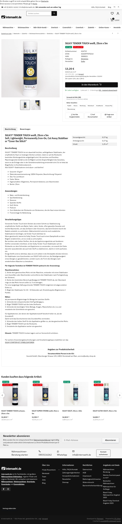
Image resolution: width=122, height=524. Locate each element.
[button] (112, 13)
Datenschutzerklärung (42, 440)
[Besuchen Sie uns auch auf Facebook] (3, 489)
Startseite (44, 1)
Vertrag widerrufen (9, 508)
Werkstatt (45, 473)
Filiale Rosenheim (49, 470)
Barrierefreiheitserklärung (92, 485)
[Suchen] (54, 13)
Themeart (100, 519)
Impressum (87, 476)
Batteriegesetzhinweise (92, 479)
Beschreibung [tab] (10, 129)
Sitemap (65, 482)
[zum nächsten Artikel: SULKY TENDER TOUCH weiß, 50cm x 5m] (118, 33)
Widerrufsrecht (88, 482)
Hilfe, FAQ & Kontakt (98, 7)
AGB (84, 473)
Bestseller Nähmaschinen (108, 482)
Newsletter (66, 479)
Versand (81, 74)
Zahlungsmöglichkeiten (71, 473)
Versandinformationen (70, 476)
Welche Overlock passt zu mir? (111, 476)
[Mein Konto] (118, 13)
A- (118, 7)
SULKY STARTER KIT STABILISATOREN (19, 342)
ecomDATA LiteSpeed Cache (111, 521)
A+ (115, 7)
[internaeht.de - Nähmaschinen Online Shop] (11, 16)
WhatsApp (62, 454)
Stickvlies (84, 59)
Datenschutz (87, 469)
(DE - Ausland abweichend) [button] (108, 90)
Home (35, 4)
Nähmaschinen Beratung (108, 470)
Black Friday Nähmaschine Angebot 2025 (111, 495)
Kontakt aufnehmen (103, 453)
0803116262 (45, 454)
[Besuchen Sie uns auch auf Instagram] (8, 489)
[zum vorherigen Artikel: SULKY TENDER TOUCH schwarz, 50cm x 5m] (112, 33)
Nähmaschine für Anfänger (109, 488)
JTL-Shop (117, 519)
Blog (109, 7)
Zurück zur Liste (6, 33)
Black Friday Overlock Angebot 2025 (111, 502)
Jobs (44, 480)
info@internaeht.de (81, 454)
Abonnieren (110, 440)
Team (44, 477)
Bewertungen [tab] (25, 129)
